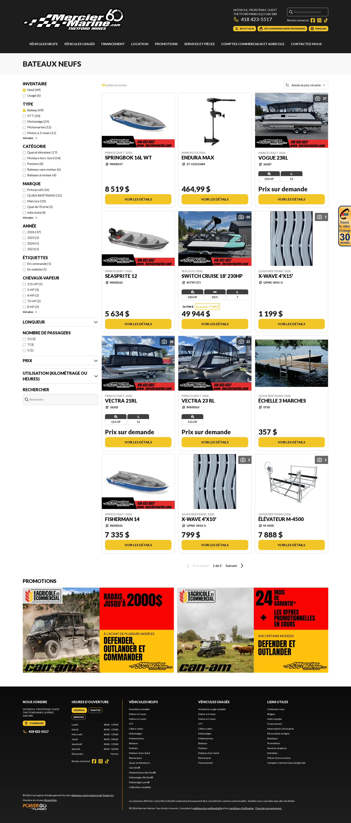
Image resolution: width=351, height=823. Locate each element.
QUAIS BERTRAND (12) (44, 195)
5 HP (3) (33, 289)
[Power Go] (68, 807)
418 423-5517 (256, 19)
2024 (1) (33, 243)
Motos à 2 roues (137, 718)
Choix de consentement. (268, 808)
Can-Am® (134, 767)
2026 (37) (34, 232)
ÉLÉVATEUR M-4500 (281, 519)
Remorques (135, 757)
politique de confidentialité (207, 808)
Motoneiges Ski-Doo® (141, 777)
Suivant (231, 565)
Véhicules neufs (43, 44)
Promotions (166, 44)
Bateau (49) (35, 110)
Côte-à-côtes (136, 728)
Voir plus (28, 138)
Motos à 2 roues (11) (41, 133)
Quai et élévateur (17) (42, 152)
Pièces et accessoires (279, 757)
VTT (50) (33, 116)
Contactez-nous (306, 44)
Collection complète (140, 787)
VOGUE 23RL (273, 158)
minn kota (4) (36, 212)
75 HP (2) (34, 301)
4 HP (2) (33, 295)
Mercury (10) (36, 201)
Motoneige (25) (38, 121)
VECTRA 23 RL (198, 401)
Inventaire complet (139, 709)
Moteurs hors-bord (139, 753)
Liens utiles (277, 702)
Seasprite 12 (121, 276)
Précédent (201, 565)
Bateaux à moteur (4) (41, 175)
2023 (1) (33, 249)
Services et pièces (199, 44)
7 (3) (30, 344)
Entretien (272, 753)
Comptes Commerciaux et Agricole (252, 44)
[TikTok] (325, 20)
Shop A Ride (50, 800)
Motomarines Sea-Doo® (142, 772)
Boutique (272, 738)
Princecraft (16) (38, 190)
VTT (131, 723)
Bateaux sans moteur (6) (44, 169)
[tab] (79, 710)
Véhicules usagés (79, 44)
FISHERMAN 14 (122, 519)
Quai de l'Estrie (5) (40, 207)
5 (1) (30, 350)
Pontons (133, 748)
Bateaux (133, 743)
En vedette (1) (37, 269)
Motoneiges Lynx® (139, 782)
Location (139, 44)
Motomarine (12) (39, 127)
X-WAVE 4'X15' (275, 276)
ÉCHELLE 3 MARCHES (282, 401)
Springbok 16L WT (128, 157)
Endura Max (198, 157)
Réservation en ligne (278, 733)
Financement (113, 44)
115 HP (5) (34, 284)
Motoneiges (135, 733)
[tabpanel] (95, 739)
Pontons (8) (35, 164)
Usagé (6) (34, 95)
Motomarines (136, 738)
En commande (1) (39, 263)
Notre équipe (274, 718)
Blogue (271, 714)
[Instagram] (319, 20)
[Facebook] (312, 20)
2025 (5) (33, 237)
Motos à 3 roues (137, 714)
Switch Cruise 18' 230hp (212, 276)
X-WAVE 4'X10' (199, 519)
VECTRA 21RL (121, 401)
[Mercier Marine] (73, 19)
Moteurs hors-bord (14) (44, 158)
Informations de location (280, 728)
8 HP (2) (33, 307)
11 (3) (31, 339)
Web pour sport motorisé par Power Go (92, 795)
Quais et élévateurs (139, 762)
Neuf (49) (34, 90)
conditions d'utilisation (241, 808)
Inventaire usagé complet (212, 709)
